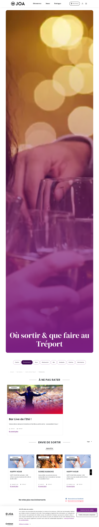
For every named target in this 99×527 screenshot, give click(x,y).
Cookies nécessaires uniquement (87, 514)
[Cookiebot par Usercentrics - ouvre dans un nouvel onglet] (9, 524)
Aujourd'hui (49, 448)
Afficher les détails (24, 524)
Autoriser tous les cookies (87, 510)
